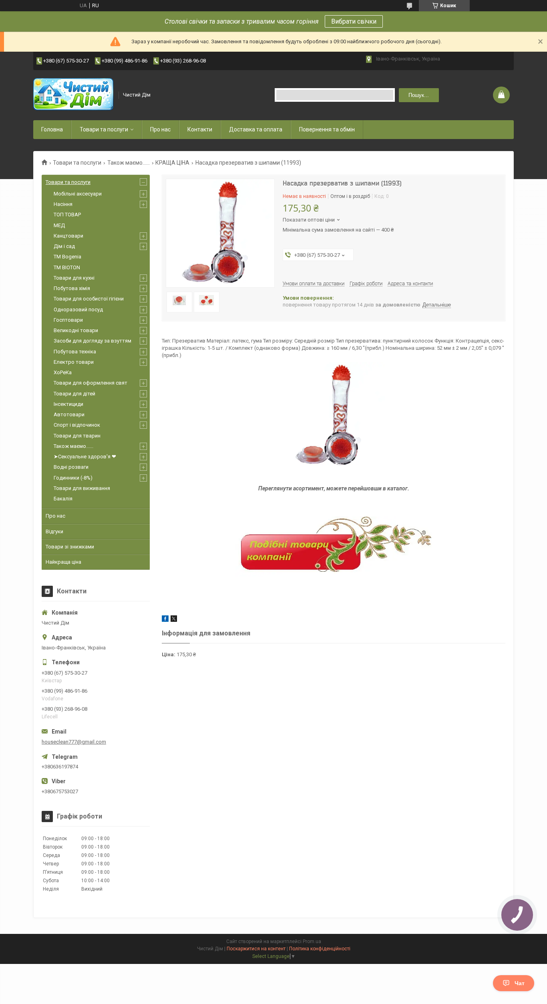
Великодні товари (76, 330)
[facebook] (165, 620)
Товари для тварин (77, 436)
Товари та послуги (104, 129)
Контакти (199, 129)
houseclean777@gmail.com (74, 742)
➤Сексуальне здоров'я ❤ (85, 457)
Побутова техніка (75, 352)
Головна (52, 129)
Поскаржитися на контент (256, 949)
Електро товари (74, 362)
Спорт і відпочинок (77, 425)
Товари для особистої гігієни (89, 299)
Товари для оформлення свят (90, 383)
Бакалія (63, 499)
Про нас (160, 129)
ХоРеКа (63, 372)
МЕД (59, 225)
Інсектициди (68, 404)
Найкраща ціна (63, 562)
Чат (520, 983)
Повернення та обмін (327, 129)
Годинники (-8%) (73, 478)
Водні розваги (71, 467)
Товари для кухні (74, 278)
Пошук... (418, 95)
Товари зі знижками (70, 547)
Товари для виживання (82, 488)
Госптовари (68, 320)
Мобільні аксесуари (78, 194)
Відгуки (54, 531)
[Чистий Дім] (73, 95)
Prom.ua (312, 941)
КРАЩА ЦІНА (172, 162)
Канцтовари (68, 236)
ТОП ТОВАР (67, 215)
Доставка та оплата (255, 129)
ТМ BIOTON (67, 267)
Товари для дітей (74, 394)
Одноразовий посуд (78, 309)
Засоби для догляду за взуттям (92, 341)
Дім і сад (64, 246)
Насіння (63, 204)
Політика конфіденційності (319, 949)
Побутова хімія (72, 288)
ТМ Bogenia (67, 257)
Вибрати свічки (353, 21)
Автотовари (69, 414)
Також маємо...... (128, 162)
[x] (174, 620)
